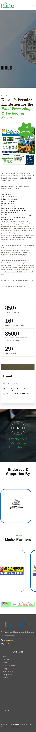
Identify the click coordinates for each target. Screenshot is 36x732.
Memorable (18, 443)
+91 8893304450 (8, 640)
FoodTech (16, 724)
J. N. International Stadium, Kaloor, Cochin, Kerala (18, 632)
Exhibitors (6, 660)
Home (4, 657)
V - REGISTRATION (9, 666)
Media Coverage (8, 672)
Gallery (5, 669)
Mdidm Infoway (15, 727)
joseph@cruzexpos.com (10, 644)
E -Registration (7, 675)
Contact (5, 678)
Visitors (5, 663)
